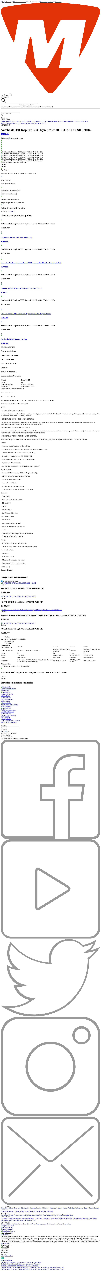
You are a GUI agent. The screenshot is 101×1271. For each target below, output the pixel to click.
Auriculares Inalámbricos (75, 1208)
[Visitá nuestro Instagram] (50, 1116)
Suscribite (4, 730)
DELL (44, 123)
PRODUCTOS (5, 1222)
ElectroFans (4, 1220)
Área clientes (18, 1215)
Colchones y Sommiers (49, 1208)
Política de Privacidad (65, 1218)
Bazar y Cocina (89, 1208)
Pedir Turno (42, 1215)
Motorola (4, 1211)
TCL (33, 1211)
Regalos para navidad (42, 1224)
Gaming (96, 1208)
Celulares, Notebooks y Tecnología (16, 123)
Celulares (10, 1208)
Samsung (10, 1211)
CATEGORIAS (6, 1206)
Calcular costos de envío (9, 194)
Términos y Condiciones (34, 1218)
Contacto (24, 1218)
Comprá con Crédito (7, 1215)
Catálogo (25, 1215)
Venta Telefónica (33, 2)
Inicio (2, 123)
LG (14, 1211)
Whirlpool (49, 1211)
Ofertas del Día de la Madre (9, 1224)
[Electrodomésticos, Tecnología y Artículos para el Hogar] (50, 92)
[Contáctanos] (50, 1204)
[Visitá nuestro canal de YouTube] (50, 938)
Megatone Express (52, 1215)
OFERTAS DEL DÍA (7, 121)
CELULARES (39, 121)
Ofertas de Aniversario (16, 1220)
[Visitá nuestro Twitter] (50, 1016)
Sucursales (58, 2)
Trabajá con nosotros (14, 1218)
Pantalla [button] (4, 368)
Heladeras (33, 1208)
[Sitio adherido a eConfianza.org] (5, 1243)
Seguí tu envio (6, 2)
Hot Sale (85, 1218)
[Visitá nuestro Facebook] (50, 838)
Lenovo (26, 1211)
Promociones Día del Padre (26, 1224)
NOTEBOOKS (50, 121)
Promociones (54, 1224)
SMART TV (31, 121)
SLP (44, 1211)
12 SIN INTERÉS (20, 121)
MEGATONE (5, 1217)
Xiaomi (37, 1211)
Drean (17, 1211)
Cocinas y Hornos (62, 1208)
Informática (30, 123)
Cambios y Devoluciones (50, 1218)
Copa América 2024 (29, 1220)
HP (31, 1211)
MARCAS (4, 1210)
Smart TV (4, 1208)
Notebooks (38, 123)
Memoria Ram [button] (7, 393)
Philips (22, 1211)
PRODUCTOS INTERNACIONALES (67, 121)
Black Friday (92, 1218)
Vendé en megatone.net (66, 1215)
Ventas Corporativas (46, 2)
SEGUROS (84, 121)
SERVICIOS (5, 1213)
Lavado (38, 1208)
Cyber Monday (77, 1218)
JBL (41, 1211)
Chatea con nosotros (19, 2)
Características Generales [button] (11, 376)
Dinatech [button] (11, 211)
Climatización (25, 1208)
